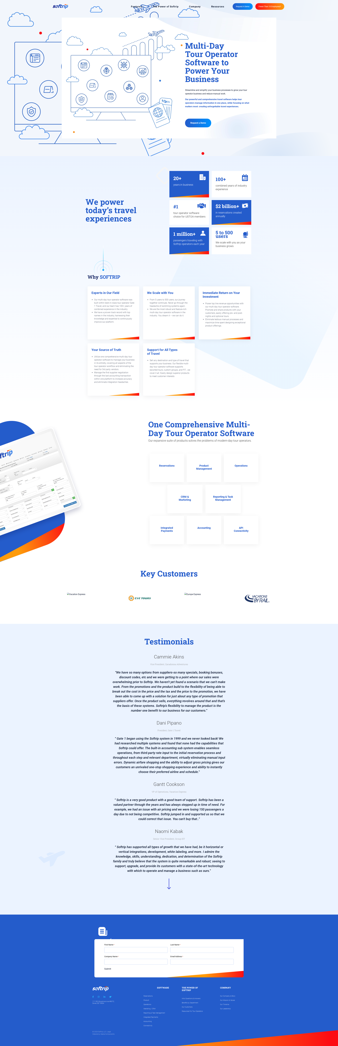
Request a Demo (242, 6)
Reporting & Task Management (154, 1013)
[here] (241, 540)
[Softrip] (60, 6)
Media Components (107, 1034)
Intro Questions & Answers (191, 998)
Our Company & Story (227, 996)
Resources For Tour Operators (192, 1011)
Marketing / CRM (149, 1009)
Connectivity (148, 1025)
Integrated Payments (151, 1017)
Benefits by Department (190, 1003)
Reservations (148, 996)
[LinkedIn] (104, 997)
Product (146, 1000)
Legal (109, 1032)
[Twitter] (110, 997)
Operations (147, 1004)
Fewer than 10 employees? (270, 6)
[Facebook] (93, 997)
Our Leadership (225, 1009)
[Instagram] (99, 997)
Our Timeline (224, 1004)
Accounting (148, 1021)
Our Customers (187, 1007)
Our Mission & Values (227, 1000)
